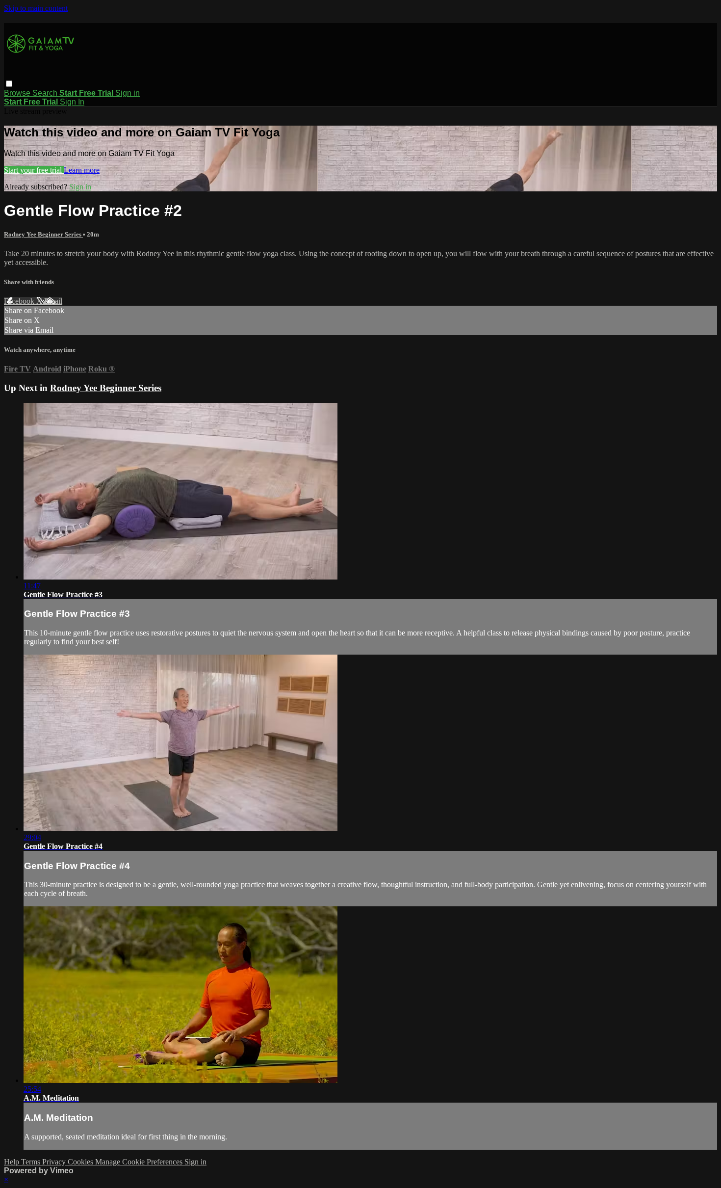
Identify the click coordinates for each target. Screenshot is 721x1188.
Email (53, 301)
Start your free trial (34, 170)
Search (45, 93)
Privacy (55, 1162)
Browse (18, 93)
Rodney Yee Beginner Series (43, 234)
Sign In (72, 102)
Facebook (20, 301)
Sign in (127, 93)
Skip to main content (36, 8)
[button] (9, 83)
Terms (31, 1162)
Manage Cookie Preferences (139, 1162)
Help (12, 1162)
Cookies (81, 1162)
